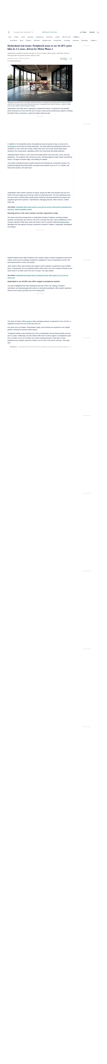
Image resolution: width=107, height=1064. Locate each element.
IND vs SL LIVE (66, 37)
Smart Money (13, 40)
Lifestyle (57, 37)
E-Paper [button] (84, 32)
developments (64, 222)
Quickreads (76, 40)
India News (30, 37)
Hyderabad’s (12, 146)
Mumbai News (57, 40)
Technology (67, 40)
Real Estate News (14, 347)
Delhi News (37, 40)
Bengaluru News (46, 40)
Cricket (23, 37)
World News (49, 37)
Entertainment (39, 37)
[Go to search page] (12, 32)
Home (9, 37)
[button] (9, 32)
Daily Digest (84, 40)
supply (28, 321)
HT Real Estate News (14, 60)
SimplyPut (28, 40)
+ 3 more (92, 40)
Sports (21, 40)
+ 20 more (75, 37)
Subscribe (92, 32)
